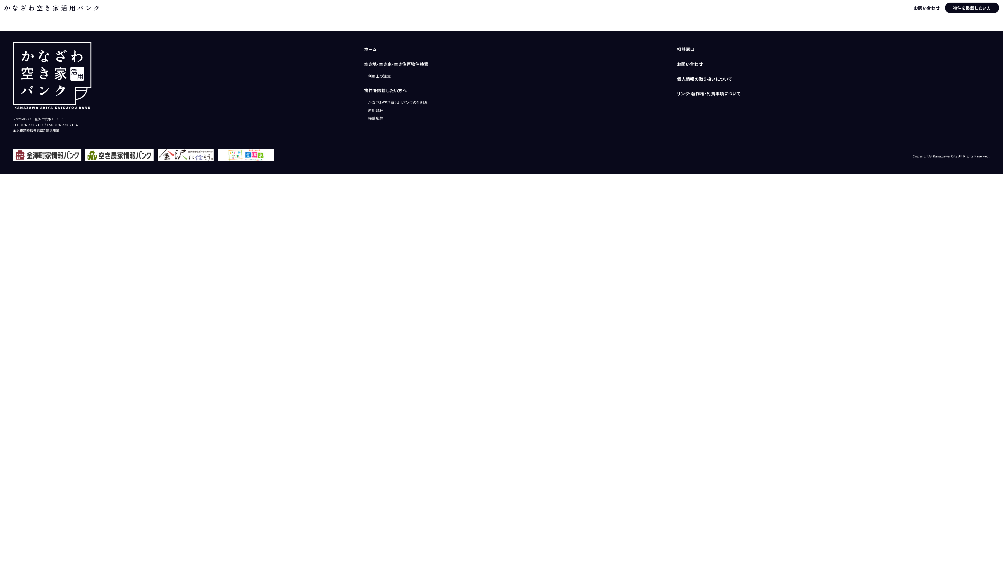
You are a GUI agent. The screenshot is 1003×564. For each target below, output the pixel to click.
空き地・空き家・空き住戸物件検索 (396, 64)
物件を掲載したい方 (972, 8)
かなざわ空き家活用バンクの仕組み (398, 102)
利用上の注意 (379, 76)
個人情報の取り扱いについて (704, 79)
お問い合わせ (927, 8)
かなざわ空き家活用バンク (53, 7)
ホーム (370, 49)
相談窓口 (686, 49)
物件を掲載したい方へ (385, 90)
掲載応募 (375, 118)
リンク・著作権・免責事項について (708, 93)
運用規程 (375, 110)
